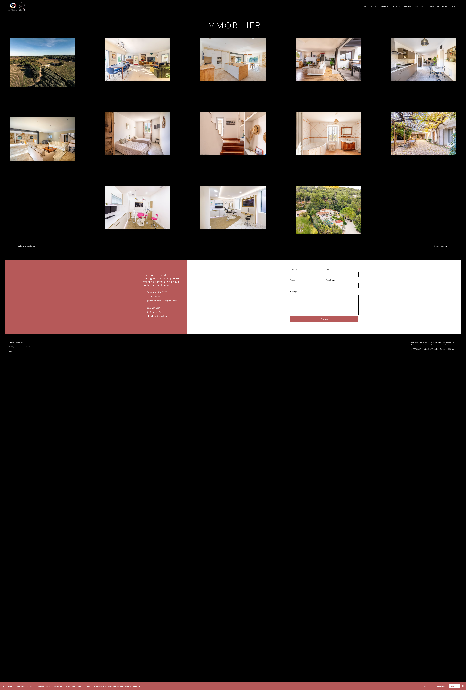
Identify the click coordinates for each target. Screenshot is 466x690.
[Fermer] (463, 686)
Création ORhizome (447, 349)
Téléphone (330, 280)
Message (293, 292)
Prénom (293, 269)
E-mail (292, 280)
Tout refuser (441, 686)
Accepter (454, 686)
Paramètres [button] (427, 686)
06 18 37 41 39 (153, 296)
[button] (407, 6)
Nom (328, 269)
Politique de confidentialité (130, 686)
